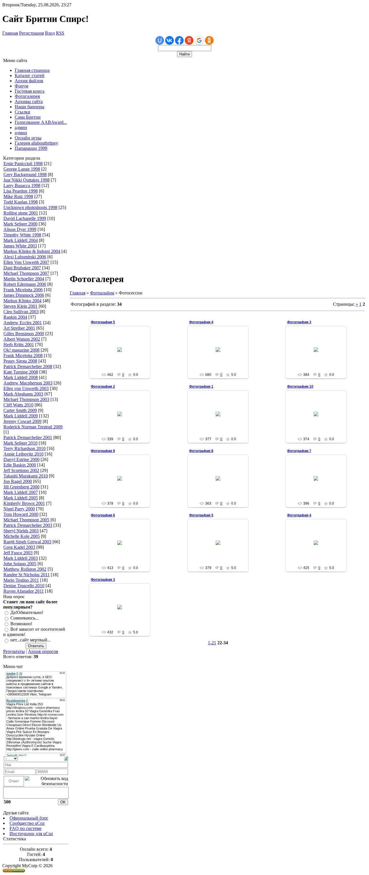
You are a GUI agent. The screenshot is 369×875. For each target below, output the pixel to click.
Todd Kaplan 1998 (20, 201)
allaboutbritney (122, 354)
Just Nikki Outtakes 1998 (26, 180)
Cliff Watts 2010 (18, 404)
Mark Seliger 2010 (20, 443)
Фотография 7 (299, 451)
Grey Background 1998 (25, 174)
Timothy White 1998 (22, 234)
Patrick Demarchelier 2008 (27, 366)
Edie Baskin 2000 (19, 464)
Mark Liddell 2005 (20, 497)
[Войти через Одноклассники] (209, 40)
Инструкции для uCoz (31, 833)
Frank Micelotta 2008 (23, 355)
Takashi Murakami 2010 (25, 475)
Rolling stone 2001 (20, 212)
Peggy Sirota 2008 (20, 361)
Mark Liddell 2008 (20, 377)
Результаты (14, 651)
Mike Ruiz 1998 (18, 196)
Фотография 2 (103, 387)
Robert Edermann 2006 (24, 284)
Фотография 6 (103, 515)
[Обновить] (66, 757)
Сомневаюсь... (24, 618)
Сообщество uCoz (27, 823)
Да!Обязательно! (26, 612)
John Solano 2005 (19, 563)
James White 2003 (20, 245)
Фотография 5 (103, 322)
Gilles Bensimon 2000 (23, 333)
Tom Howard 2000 (20, 514)
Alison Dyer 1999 (19, 229)
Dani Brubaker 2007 (22, 267)
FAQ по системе (26, 828)
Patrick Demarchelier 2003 (27, 525)
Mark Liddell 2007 (20, 492)
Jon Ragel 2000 (17, 481)
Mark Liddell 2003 (20, 558)
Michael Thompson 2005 (26, 519)
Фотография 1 (201, 387)
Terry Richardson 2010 (24, 448)
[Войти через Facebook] (179, 40)
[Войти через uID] (159, 40)
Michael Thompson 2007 (26, 273)
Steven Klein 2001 (20, 306)
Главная (10, 33)
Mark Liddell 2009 (20, 415)
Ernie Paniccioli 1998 (23, 163)
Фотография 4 (201, 322)
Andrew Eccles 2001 (22, 322)
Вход (50, 33)
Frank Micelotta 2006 (23, 289)
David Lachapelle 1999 (24, 218)
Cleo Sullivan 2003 (21, 311)
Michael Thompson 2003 (26, 399)
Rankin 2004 (15, 317)
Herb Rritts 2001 (18, 344)
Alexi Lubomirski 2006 (24, 256)
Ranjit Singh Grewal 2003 (27, 541)
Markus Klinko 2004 (22, 300)
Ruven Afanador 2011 (23, 591)
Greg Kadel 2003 (19, 547)
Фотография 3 (299, 322)
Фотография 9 (103, 451)
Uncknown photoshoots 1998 (30, 207)
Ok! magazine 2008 (21, 350)
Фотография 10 (300, 387)
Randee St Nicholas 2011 (26, 574)
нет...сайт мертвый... (30, 640)
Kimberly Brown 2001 (24, 503)
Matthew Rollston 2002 (24, 569)
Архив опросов (43, 651)
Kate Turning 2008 (20, 372)
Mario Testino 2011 (21, 580)
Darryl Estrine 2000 (21, 459)
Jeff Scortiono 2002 (21, 470)
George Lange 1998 (21, 169)
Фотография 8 (201, 451)
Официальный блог (29, 818)
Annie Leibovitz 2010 (23, 454)
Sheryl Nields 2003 (21, 530)
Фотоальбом (102, 292)
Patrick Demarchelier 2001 (27, 437)
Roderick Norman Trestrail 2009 (33, 426)
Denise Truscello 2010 (23, 585)
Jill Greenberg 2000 (21, 486)
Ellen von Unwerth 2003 (26, 388)
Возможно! (21, 623)
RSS (60, 33)
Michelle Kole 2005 (21, 536)
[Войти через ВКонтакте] (169, 40)
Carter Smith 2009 (20, 410)
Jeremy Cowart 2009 (22, 421)
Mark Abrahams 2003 (23, 393)
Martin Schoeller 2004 (23, 278)
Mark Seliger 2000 (20, 223)
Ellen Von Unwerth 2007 (26, 262)
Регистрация (31, 33)
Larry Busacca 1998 (21, 185)
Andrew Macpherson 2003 (27, 382)
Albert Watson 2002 (21, 339)
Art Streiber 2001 (19, 328)
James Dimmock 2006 (23, 295)
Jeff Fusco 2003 (18, 552)
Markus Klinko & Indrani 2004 (31, 251)
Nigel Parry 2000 (19, 508)
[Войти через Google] (199, 40)
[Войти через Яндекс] (189, 40)
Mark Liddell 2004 (20, 240)
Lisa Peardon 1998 (20, 191)
